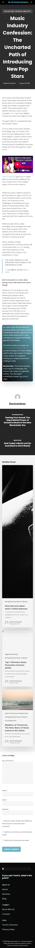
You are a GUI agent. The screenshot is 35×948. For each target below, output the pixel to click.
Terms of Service (10, 925)
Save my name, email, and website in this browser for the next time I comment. (17, 824)
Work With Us (8, 909)
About (5, 889)
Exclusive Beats (27, 941)
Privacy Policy (8, 929)
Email (4, 800)
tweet (20, 247)
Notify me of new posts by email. (16, 840)
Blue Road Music (10, 83)
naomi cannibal (8, 177)
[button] (3, 2)
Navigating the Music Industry (17, 11)
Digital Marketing (11, 654)
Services (6, 894)
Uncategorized (10, 721)
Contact (6, 914)
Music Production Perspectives (16, 713)
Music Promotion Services (12, 943)
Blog (4, 898)
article (12, 113)
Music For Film (26, 943)
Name (5, 790)
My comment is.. (8, 761)
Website (5, 809)
